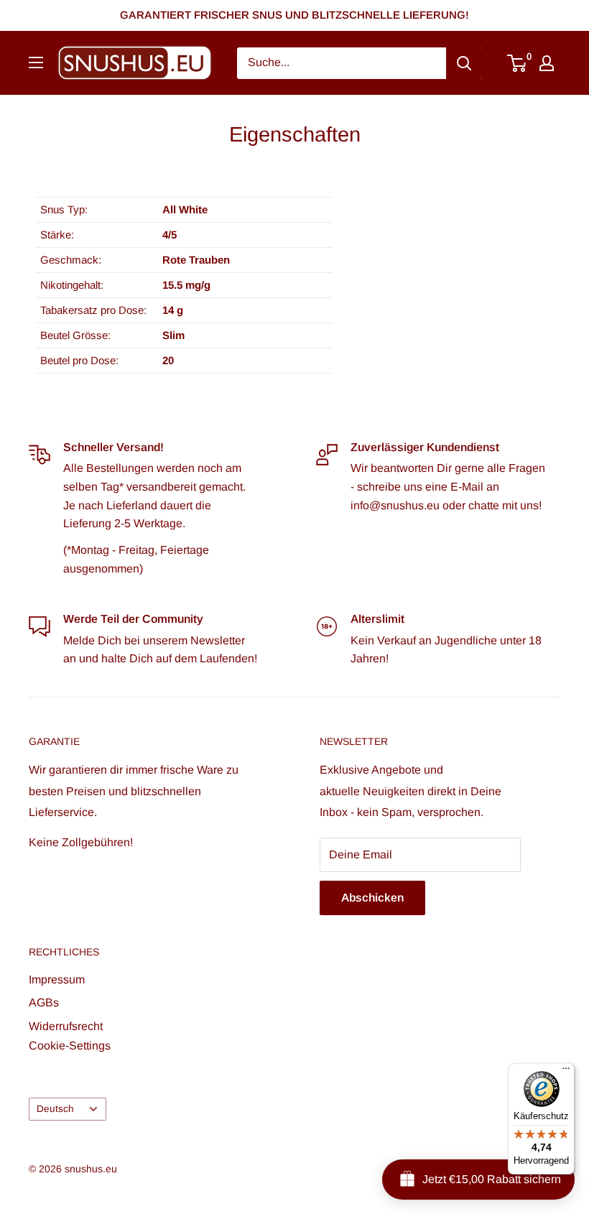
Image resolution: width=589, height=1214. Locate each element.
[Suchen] (464, 63)
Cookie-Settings (70, 1045)
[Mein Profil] (546, 63)
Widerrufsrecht (66, 1026)
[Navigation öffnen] (36, 62)
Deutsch (55, 1108)
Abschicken (372, 897)
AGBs (44, 1002)
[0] (518, 63)
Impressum (57, 979)
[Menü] (566, 1071)
